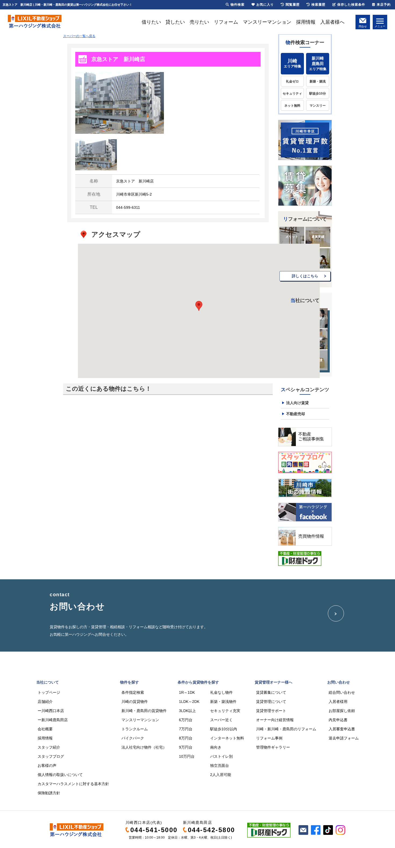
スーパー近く (221, 720)
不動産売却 (295, 414)
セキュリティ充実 (225, 711)
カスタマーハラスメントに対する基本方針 (73, 784)
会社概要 (45, 729)
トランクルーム (134, 729)
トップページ (49, 692)
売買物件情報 (311, 536)
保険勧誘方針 (49, 793)
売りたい (199, 22)
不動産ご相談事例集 (311, 436)
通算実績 (317, 237)
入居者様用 (338, 701)
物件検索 (238, 4)
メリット (291, 237)
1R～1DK (187, 692)
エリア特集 (292, 63)
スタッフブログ (51, 756)
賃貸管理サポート (271, 711)
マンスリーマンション (267, 22)
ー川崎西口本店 (51, 711)
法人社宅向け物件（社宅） (144, 747)
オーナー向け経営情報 (275, 720)
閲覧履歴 (293, 4)
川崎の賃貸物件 (134, 701)
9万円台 (185, 747)
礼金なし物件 (221, 692)
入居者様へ (332, 22)
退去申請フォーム (344, 738)
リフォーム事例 (269, 738)
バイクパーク (132, 738)
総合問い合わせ (342, 692)
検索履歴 (318, 4)
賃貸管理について (271, 701)
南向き (215, 747)
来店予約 (384, 4)
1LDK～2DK (189, 701)
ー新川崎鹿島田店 (53, 720)
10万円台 (187, 756)
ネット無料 (292, 105)
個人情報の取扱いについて (60, 774)
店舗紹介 (45, 701)
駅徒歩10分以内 (223, 729)
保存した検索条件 (351, 4)
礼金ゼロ (292, 81)
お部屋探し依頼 (342, 711)
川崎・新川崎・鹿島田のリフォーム (286, 729)
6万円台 (185, 720)
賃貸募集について (271, 692)
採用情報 (305, 22)
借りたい (151, 22)
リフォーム (226, 22)
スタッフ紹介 (49, 747)
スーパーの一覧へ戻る (79, 36)
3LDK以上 (187, 711)
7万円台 (185, 729)
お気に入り (265, 4)
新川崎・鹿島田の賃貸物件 (144, 711)
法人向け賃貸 (297, 403)
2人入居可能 (220, 774)
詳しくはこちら (305, 276)
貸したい (175, 22)
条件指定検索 (132, 692)
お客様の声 (47, 765)
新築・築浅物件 (223, 701)
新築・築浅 (318, 81)
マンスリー (318, 105)
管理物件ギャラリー (273, 747)
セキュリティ (292, 93)
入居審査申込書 (342, 729)
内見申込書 (338, 720)
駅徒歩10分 (317, 93)
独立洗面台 (219, 765)
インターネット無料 (227, 738)
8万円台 (185, 738)
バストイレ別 (221, 756)
